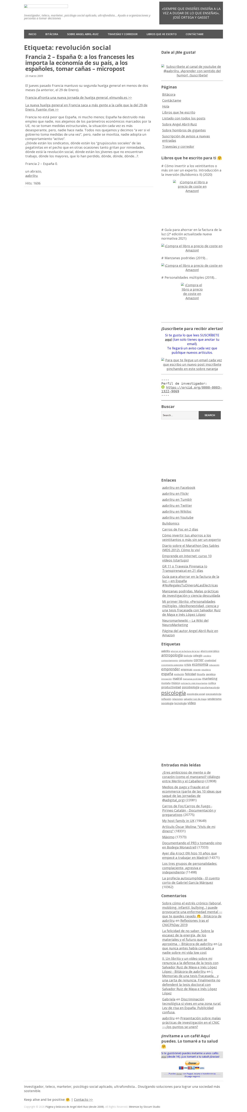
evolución (179, 674)
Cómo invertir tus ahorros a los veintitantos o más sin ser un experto (191, 537)
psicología (173, 692)
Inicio (32, 34)
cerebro (207, 655)
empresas (186, 669)
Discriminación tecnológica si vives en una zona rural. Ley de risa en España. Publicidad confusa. (191, 1005)
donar (179, 1073)
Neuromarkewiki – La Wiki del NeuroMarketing (185, 622)
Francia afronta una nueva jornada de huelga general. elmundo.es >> (78, 97)
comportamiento (169, 660)
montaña (166, 683)
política (212, 683)
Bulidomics (170, 523)
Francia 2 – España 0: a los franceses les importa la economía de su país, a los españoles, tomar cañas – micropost (79, 63)
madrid (177, 679)
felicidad (190, 674)
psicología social (196, 694)
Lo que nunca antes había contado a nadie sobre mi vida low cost (192, 948)
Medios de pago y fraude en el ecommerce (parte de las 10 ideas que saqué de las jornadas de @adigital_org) (191, 793)
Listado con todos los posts (183, 118)
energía (197, 669)
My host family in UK (178, 820)
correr (199, 660)
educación (214, 665)
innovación (166, 679)
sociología (167, 703)
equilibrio (206, 669)
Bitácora (51, 34)
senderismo (214, 699)
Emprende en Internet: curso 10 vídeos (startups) (187, 558)
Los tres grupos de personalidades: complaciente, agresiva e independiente (189, 867)
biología (188, 655)
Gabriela (168, 999)
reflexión (166, 699)
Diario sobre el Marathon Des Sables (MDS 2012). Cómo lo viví (190, 547)
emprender (170, 669)
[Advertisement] (192, 448)
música (175, 683)
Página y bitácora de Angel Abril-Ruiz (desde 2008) (74, 1106)
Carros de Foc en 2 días (180, 529)
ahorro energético (210, 651)
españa (167, 673)
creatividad (210, 660)
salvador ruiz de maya (195, 699)
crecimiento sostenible (172, 665)
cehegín (197, 655)
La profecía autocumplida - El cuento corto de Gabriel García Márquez (191, 880)
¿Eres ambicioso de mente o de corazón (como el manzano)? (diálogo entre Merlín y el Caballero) (191, 776)
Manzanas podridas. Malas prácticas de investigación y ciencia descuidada (191, 593)
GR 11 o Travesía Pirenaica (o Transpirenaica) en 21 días (184, 568)
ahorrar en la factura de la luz (185, 651)
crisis (187, 665)
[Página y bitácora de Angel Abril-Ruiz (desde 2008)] (46, 5)
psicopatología (213, 694)
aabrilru (31, 175)
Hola (165, 106)
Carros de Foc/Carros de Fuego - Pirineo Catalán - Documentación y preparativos (189, 810)
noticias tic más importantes (194, 683)
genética (211, 674)
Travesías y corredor (123, 34)
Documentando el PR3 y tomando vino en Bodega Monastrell (192, 845)
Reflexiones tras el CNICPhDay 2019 (185, 922)
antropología (172, 655)
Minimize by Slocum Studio (144, 1106)
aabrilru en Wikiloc (176, 511)
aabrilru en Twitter (177, 505)
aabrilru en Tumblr (177, 499)
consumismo (186, 660)
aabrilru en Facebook (178, 487)
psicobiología (190, 687)
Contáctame (195, 34)
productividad (171, 687)
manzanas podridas (192, 679)
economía (200, 664)
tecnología (180, 703)
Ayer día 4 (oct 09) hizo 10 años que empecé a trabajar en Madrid (189, 855)
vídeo (192, 703)
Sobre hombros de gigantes (184, 130)
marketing (209, 678)
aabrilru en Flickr (175, 493)
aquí (163, 1056)
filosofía (201, 674)
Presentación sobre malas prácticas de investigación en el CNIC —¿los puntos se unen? (191, 1022)
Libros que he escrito (162, 34)
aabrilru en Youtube (177, 517)
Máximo (168, 837)
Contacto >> (83, 1099)
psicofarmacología (210, 687)
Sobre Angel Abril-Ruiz (83, 34)
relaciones (177, 699)
